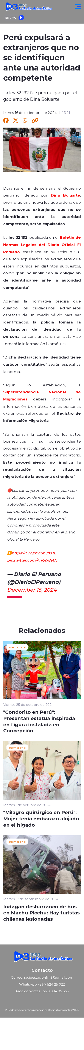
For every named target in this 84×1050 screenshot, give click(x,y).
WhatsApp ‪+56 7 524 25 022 (42, 984)
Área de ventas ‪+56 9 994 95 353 (42, 991)
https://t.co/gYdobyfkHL (34, 553)
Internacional (17, 647)
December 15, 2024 (32, 589)
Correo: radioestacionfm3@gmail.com (42, 977)
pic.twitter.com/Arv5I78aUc (32, 560)
